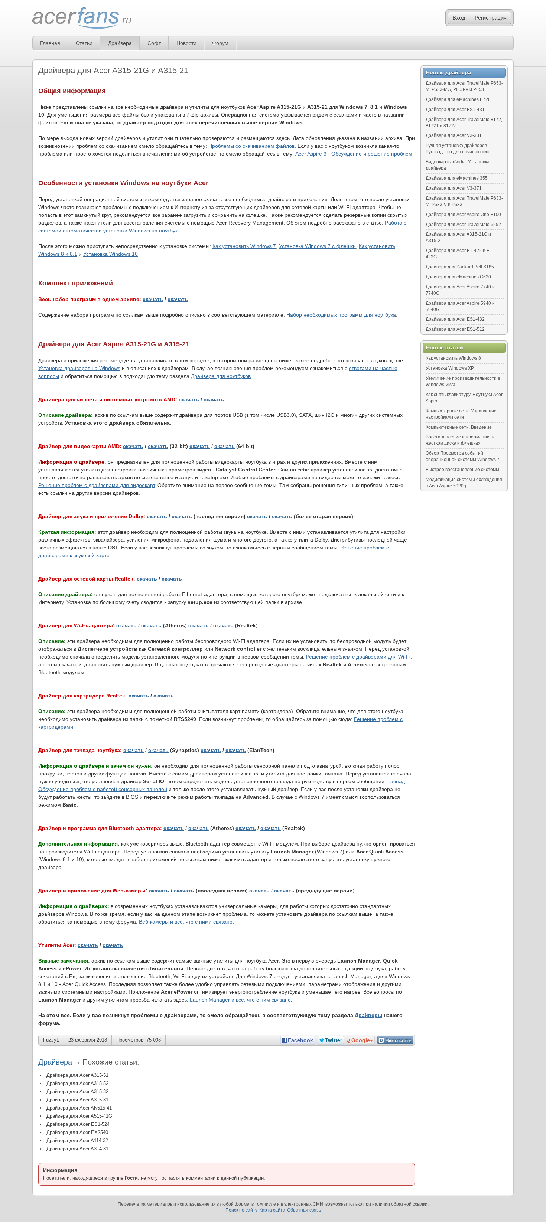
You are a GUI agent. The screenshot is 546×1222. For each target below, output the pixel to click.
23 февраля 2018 (87, 1040)
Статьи (84, 43)
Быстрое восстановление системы (462, 469)
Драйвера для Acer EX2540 (77, 1132)
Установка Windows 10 (110, 254)
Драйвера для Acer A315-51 (77, 1075)
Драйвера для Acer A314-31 (77, 1148)
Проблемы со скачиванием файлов (251, 146)
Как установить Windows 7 (244, 246)
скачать (153, 299)
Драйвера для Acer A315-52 (77, 1083)
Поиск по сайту (241, 1210)
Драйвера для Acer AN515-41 (79, 1108)
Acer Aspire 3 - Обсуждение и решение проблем (353, 154)
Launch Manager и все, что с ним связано (240, 1000)
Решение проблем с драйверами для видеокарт (96, 485)
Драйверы (368, 1015)
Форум (220, 43)
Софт (154, 43)
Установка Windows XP (450, 368)
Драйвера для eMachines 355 (457, 178)
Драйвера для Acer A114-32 (77, 1140)
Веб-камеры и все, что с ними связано (186, 922)
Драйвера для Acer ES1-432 (455, 319)
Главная (50, 43)
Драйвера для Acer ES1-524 (78, 1124)
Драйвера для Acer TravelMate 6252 (463, 224)
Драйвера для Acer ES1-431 (455, 109)
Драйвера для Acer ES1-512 (455, 329)
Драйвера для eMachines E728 (458, 99)
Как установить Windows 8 (453, 358)
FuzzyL (51, 1040)
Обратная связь (304, 1210)
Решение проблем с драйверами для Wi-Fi (358, 657)
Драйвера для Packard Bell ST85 (460, 266)
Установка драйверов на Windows (79, 368)
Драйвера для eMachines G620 (458, 277)
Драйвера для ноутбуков (221, 376)
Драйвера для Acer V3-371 (454, 188)
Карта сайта (272, 1210)
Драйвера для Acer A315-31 (77, 1099)
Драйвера (120, 43)
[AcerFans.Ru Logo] (81, 18)
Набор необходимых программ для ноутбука (341, 315)
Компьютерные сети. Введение (459, 427)
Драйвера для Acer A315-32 (77, 1091)
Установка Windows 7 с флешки (317, 246)
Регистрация (491, 17)
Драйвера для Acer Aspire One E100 (463, 214)
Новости (186, 43)
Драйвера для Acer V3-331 (454, 135)
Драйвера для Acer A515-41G (79, 1116)
